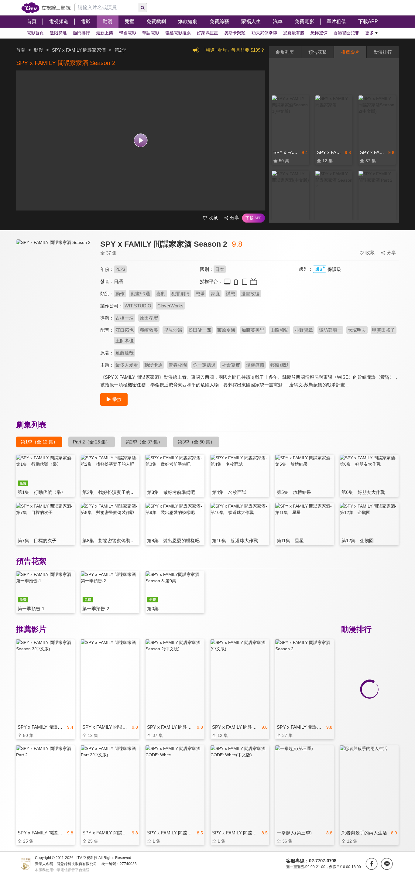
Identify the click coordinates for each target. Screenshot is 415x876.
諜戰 (230, 293)
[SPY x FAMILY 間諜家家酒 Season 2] (54, 293)
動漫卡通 (153, 365)
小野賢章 (304, 330)
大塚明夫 (357, 330)
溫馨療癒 (255, 365)
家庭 (215, 293)
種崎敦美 (149, 330)
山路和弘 (279, 330)
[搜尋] (142, 7)
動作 (120, 293)
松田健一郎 (199, 330)
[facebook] (371, 864)
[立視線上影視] (46, 7)
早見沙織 (173, 330)
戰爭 (200, 293)
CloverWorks (170, 305)
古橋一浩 (124, 317)
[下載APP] (253, 218)
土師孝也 (124, 340)
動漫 (38, 50)
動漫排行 (383, 52)
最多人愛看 (126, 365)
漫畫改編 (250, 293)
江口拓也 (124, 330)
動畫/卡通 (140, 293)
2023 (120, 269)
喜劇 (160, 293)
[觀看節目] (140, 140)
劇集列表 (285, 52)
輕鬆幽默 (279, 365)
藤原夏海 (226, 330)
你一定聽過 (204, 365)
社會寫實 (231, 365)
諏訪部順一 (330, 330)
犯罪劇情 (180, 293)
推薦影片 (350, 52)
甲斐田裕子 (383, 330)
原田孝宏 (149, 317)
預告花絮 (317, 52)
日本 (219, 269)
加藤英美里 (253, 330)
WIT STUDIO (138, 305)
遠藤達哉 (124, 352)
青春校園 (178, 365)
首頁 (20, 50)
